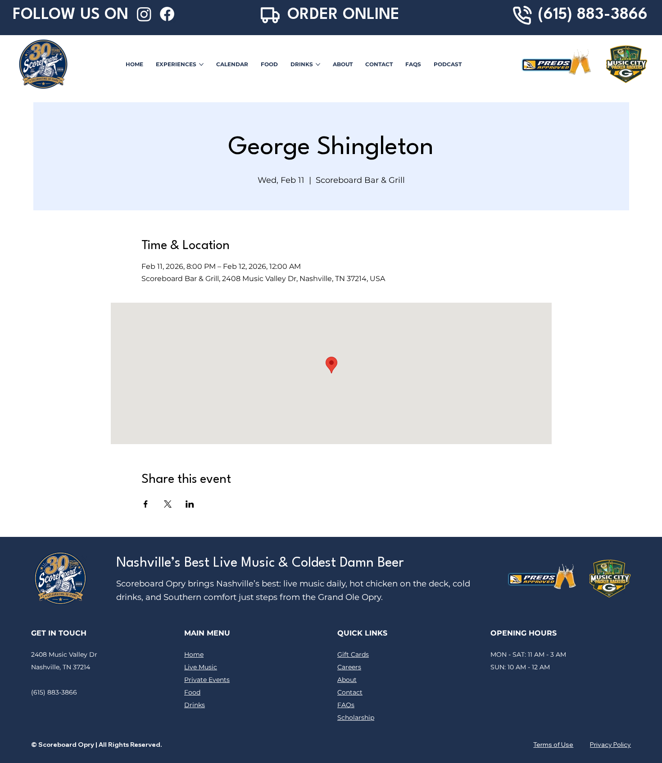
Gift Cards (353, 654)
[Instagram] (144, 14)
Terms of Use (553, 744)
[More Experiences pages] (201, 64)
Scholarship (355, 717)
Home (194, 654)
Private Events (207, 680)
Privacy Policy (610, 744)
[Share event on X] (167, 504)
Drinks (194, 705)
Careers (349, 667)
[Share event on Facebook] (145, 504)
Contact (350, 692)
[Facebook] (167, 14)
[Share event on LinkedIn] (190, 504)
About (347, 680)
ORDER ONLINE (343, 15)
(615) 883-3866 (593, 15)
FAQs (345, 705)
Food (192, 692)
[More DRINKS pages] (318, 64)
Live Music (200, 667)
